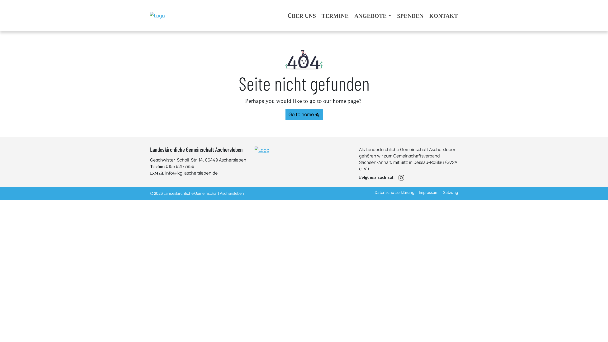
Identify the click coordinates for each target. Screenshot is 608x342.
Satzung (450, 192)
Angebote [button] (370, 16)
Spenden (410, 16)
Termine (335, 16)
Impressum (428, 192)
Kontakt (443, 16)
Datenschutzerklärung (394, 192)
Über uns (302, 16)
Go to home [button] (302, 114)
